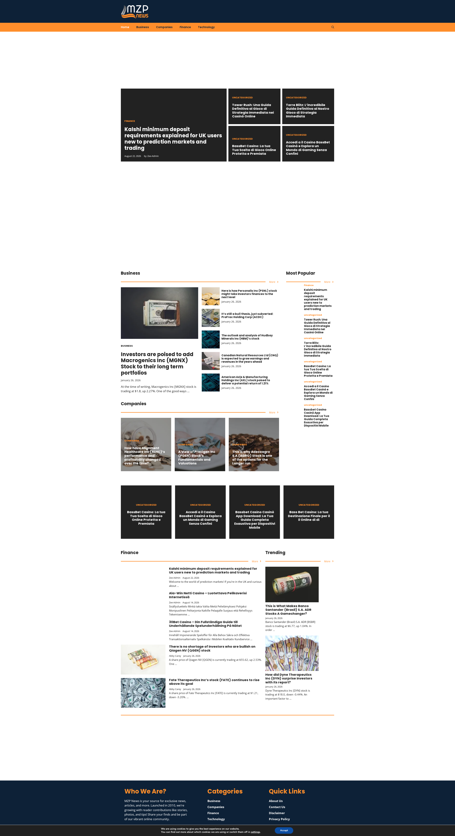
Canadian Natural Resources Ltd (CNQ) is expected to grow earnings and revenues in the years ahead (249, 358)
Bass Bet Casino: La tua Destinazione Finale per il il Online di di (309, 516)
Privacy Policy (279, 819)
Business (142, 27)
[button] (333, 27)
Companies (164, 27)
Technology (206, 27)
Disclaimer (277, 813)
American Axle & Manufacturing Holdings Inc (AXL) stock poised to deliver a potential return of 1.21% (245, 380)
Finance (185, 27)
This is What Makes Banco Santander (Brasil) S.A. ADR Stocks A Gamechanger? (288, 610)
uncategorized (242, 97)
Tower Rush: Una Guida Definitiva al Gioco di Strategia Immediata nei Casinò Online (253, 111)
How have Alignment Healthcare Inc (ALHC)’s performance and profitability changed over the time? (144, 455)
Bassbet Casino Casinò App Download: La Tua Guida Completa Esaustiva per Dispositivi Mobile (316, 417)
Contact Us (277, 807)
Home (125, 27)
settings (255, 832)
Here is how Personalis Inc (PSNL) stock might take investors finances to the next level (249, 294)
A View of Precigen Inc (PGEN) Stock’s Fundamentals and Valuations (196, 457)
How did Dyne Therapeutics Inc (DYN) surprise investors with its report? (288, 678)
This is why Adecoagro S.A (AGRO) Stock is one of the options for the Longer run (252, 457)
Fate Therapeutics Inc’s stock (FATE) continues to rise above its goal (214, 682)
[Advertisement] (227, 64)
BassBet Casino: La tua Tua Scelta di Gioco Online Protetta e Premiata (254, 150)
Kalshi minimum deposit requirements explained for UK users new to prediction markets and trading (173, 138)
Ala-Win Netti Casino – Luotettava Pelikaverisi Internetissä (208, 595)
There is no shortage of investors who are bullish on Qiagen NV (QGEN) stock (212, 648)
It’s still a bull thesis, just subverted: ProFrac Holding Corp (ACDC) (247, 315)
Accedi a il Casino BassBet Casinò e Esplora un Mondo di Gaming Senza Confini (308, 148)
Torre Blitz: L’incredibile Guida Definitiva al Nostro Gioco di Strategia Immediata (307, 111)
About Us (276, 801)
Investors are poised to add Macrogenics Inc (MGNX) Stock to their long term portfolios (157, 363)
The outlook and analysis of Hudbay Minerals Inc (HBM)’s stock (247, 337)
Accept (284, 830)
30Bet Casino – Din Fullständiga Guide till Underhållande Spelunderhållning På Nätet (205, 624)
